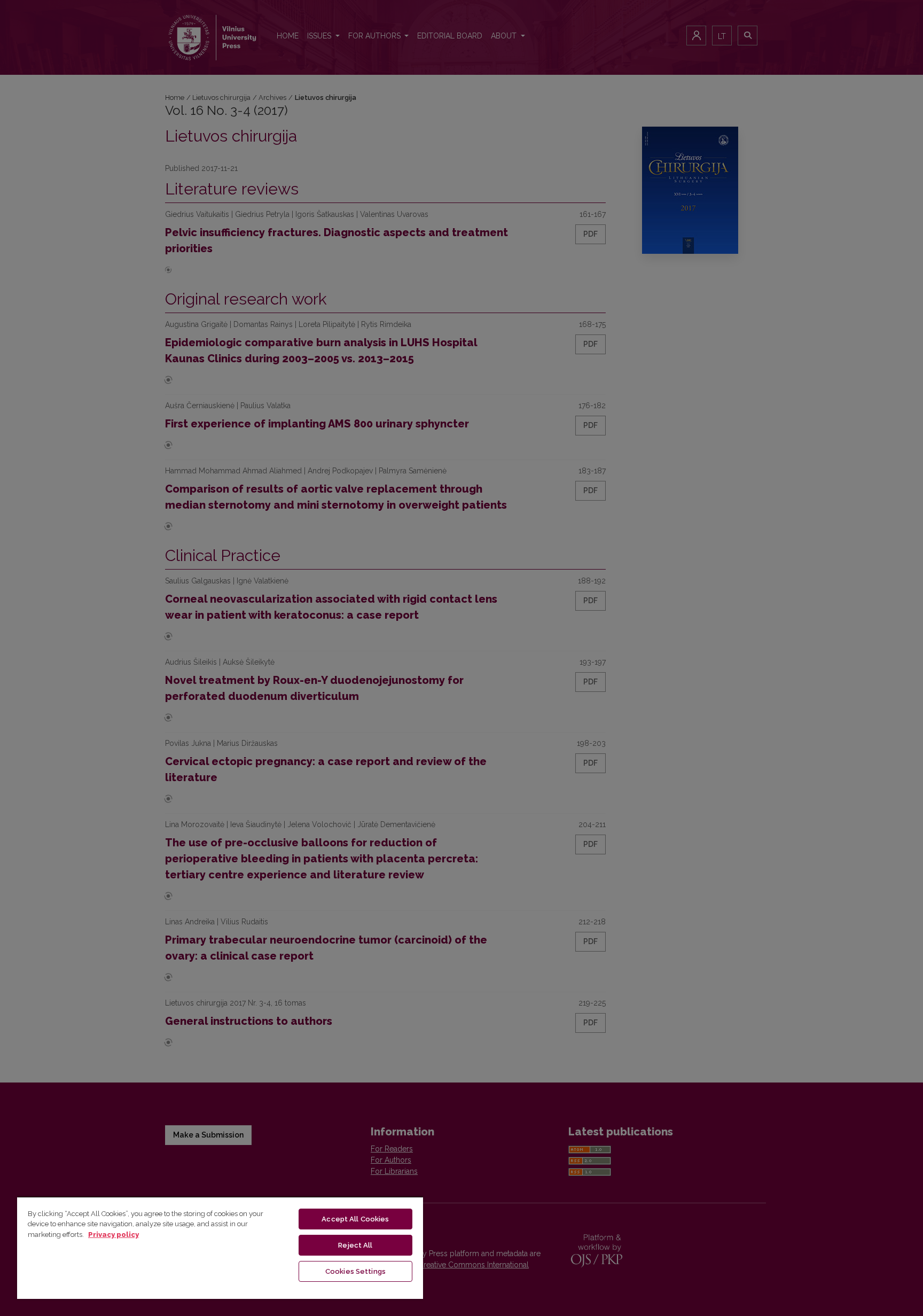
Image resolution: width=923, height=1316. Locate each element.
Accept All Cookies (355, 1219)
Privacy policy (113, 1235)
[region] (220, 1247)
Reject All (355, 1245)
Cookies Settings (355, 1271)
